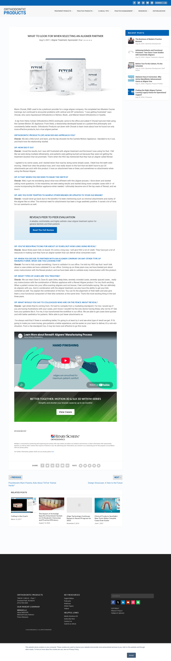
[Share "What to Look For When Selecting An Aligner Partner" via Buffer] (57, 465)
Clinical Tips (103, 11)
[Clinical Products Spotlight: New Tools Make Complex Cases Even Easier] (107, 505)
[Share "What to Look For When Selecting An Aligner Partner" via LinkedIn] (52, 465)
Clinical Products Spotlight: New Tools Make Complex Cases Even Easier (106, 518)
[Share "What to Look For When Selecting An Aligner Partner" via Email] (62, 465)
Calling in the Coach (19, 516)
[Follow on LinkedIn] (123, 602)
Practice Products (84, 11)
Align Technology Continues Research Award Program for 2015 (79, 518)
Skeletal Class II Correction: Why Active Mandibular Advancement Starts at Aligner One (148, 79)
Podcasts (149, 97)
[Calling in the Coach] (23, 505)
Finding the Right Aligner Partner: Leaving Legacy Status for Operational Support (150, 92)
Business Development (153, 44)
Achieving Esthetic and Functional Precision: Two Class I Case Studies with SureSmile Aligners (149, 52)
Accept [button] (131, 655)
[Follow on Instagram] (133, 602)
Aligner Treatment (59, 40)
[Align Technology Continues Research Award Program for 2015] (79, 505)
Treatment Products (62, 11)
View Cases (65, 412)
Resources (142, 11)
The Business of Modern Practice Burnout (148, 40)
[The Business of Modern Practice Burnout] (131, 41)
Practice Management (124, 11)
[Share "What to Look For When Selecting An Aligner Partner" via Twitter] (47, 465)
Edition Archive (159, 11)
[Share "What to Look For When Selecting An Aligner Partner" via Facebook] (42, 465)
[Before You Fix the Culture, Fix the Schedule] (131, 65)
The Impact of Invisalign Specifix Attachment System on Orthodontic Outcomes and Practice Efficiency (50, 517)
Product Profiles (157, 84)
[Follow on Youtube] (128, 602)
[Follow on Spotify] (138, 602)
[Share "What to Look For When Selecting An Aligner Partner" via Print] (67, 465)
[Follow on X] (118, 602)
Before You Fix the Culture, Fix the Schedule (148, 65)
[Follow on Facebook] (113, 602)
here (52, 451)
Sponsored (72, 40)
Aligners (161, 57)
